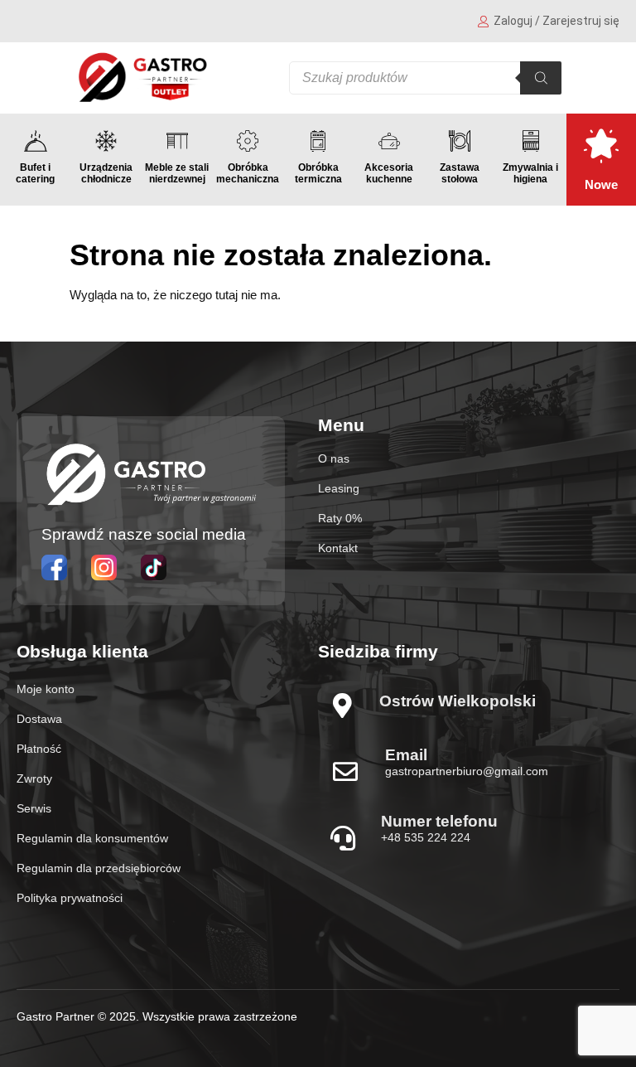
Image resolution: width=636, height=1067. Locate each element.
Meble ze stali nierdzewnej (177, 173)
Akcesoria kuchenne (388, 173)
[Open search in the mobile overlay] (425, 78)
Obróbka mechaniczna (247, 173)
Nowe (601, 184)
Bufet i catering (35, 173)
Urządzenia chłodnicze (106, 173)
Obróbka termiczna (318, 173)
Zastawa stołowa (459, 173)
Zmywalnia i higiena (530, 173)
